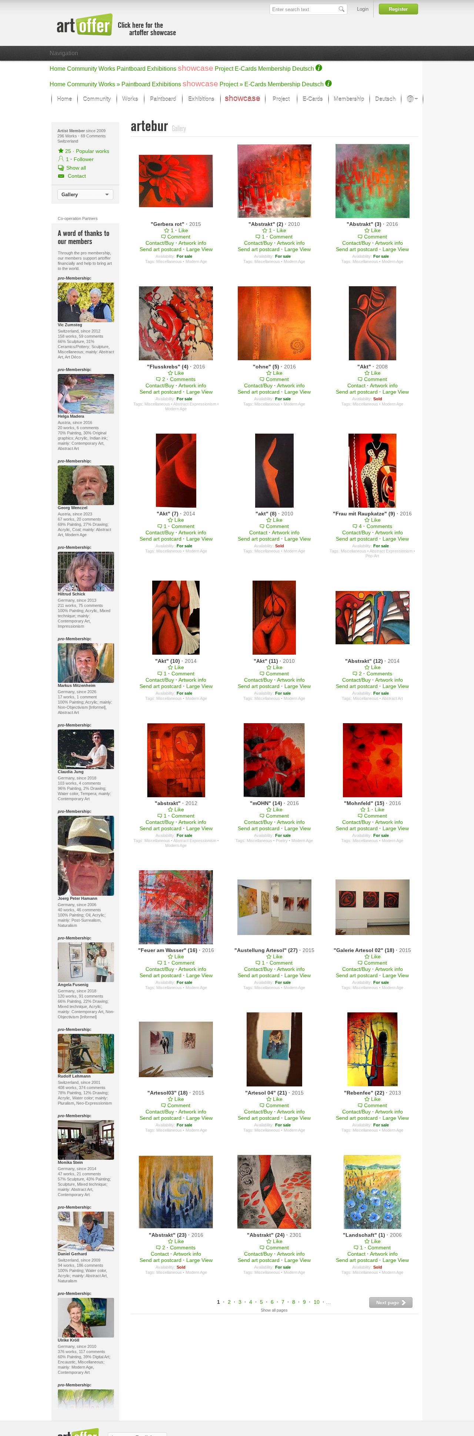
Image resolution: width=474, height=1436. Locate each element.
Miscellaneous (169, 261)
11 (330, 1302)
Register (398, 9)
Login (362, 9)
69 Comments (93, 136)
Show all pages (274, 1310)
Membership (274, 69)
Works (107, 69)
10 (317, 1302)
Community (82, 69)
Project (224, 69)
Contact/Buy (160, 243)
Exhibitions (161, 69)
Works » (109, 84)
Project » (231, 84)
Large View (199, 249)
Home (58, 69)
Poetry (282, 840)
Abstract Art (392, 698)
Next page (388, 1302)
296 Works (67, 136)
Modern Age (196, 261)
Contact (356, 385)
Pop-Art (372, 556)
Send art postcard (160, 249)
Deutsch (303, 69)
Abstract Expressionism (194, 404)
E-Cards (246, 69)
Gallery (69, 194)
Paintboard (131, 69)
